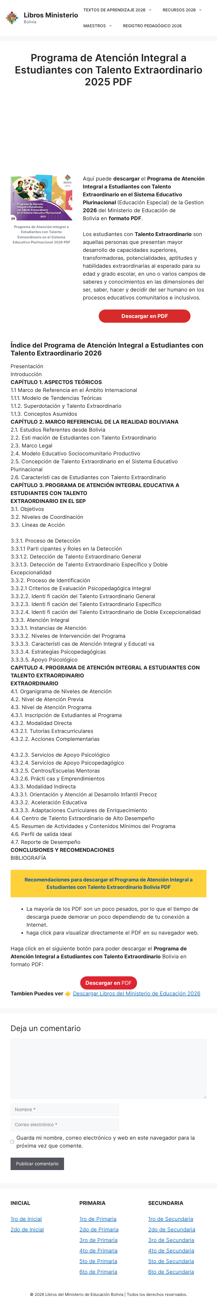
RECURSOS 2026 (179, 9)
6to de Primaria (98, 1272)
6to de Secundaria (171, 1272)
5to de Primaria (98, 1261)
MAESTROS (94, 25)
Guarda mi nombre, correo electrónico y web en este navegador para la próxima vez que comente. (105, 1142)
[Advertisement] (108, 127)
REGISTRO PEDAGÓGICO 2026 (152, 25)
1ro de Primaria (97, 1219)
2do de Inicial (27, 1229)
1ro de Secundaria (170, 1219)
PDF (108, 983)
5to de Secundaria (171, 1261)
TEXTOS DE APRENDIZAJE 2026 (114, 9)
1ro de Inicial (26, 1219)
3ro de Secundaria (171, 1240)
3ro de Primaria (98, 1240)
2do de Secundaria (171, 1229)
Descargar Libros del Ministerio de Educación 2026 (136, 993)
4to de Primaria (98, 1250)
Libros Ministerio (51, 15)
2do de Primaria (99, 1229)
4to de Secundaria (171, 1250)
